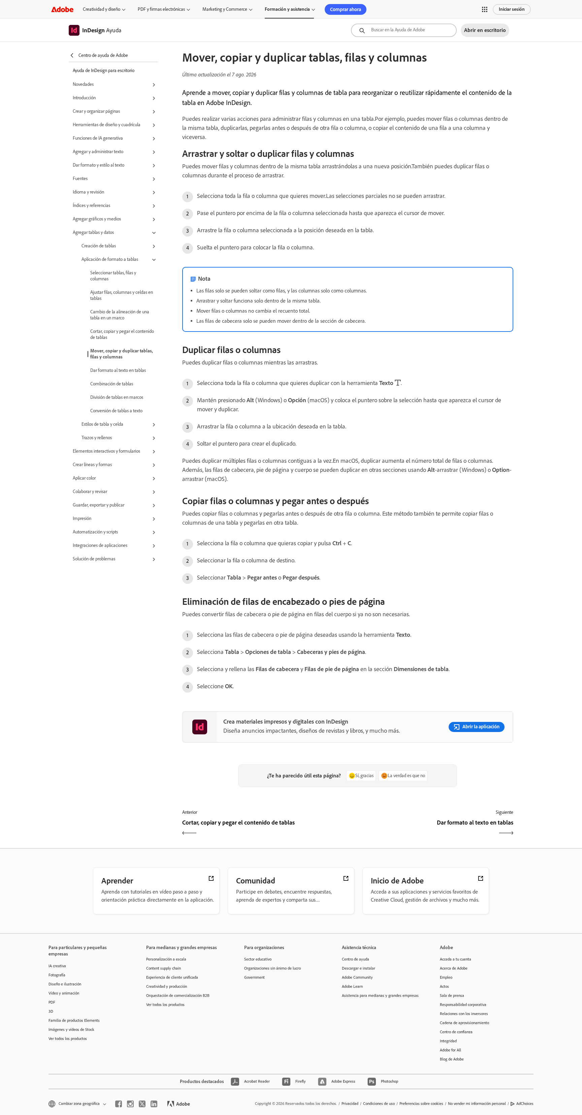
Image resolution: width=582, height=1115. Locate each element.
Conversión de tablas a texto (116, 411)
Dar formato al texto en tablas (118, 370)
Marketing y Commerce (224, 9)
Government (254, 977)
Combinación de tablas (111, 384)
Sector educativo (257, 959)
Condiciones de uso (379, 1103)
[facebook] (118, 1104)
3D (50, 1011)
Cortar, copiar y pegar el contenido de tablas (122, 334)
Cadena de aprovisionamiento (464, 1022)
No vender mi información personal (477, 1103)
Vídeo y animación (63, 993)
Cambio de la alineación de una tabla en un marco (119, 315)
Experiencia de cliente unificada (172, 977)
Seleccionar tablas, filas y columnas (113, 276)
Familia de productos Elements (74, 1020)
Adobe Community (357, 977)
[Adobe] (62, 9)
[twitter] (142, 1104)
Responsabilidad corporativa (463, 1004)
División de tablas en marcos (116, 397)
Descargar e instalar (358, 968)
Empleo (446, 977)
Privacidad (350, 1103)
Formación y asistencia (287, 9)
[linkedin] (154, 1104)
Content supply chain (163, 968)
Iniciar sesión (512, 9)
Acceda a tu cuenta (455, 959)
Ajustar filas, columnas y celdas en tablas (121, 295)
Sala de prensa (452, 995)
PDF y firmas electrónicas (161, 9)
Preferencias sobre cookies (421, 1103)
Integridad (448, 1041)
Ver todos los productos (67, 1038)
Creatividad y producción (166, 986)
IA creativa (57, 966)
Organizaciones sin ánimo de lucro (272, 968)
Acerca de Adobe (453, 968)
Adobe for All (450, 1050)
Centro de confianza (456, 1032)
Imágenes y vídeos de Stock (71, 1029)
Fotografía (56, 975)
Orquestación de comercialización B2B (177, 995)
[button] (484, 9)
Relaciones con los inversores (464, 1013)
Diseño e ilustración (64, 984)
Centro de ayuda (355, 959)
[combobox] (404, 30)
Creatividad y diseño (101, 9)
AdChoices (525, 1103)
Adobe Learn (352, 986)
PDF (51, 1002)
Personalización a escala (166, 959)
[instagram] (130, 1104)
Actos (444, 986)
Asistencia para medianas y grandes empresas (380, 995)
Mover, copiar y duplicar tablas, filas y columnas (121, 354)
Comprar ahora (345, 9)
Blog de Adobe (452, 1059)
